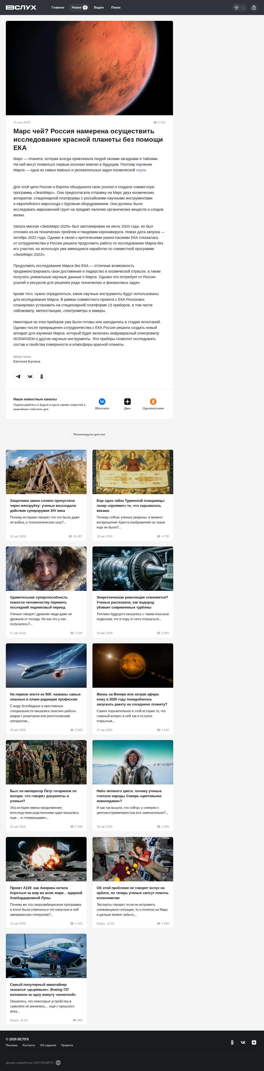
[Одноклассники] (232, 1042)
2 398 (78, 826)
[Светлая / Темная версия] (239, 7)
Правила (67, 1045)
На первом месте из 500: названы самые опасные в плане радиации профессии (45, 696)
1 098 (165, 923)
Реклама (12, 1045)
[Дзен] (254, 1042)
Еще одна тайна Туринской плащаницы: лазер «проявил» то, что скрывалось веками (131, 505)
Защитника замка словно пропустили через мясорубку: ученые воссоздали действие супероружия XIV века (43, 505)
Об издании (48, 1045)
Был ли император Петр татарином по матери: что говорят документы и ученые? (43, 796)
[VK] (243, 1042)
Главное (58, 7)
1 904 (165, 826)
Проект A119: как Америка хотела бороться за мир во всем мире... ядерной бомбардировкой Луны (46, 893)
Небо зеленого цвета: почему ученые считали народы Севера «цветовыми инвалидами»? (129, 796)
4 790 (165, 536)
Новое (79, 7)
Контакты (29, 1045)
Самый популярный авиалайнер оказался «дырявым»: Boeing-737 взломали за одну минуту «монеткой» (43, 990)
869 (79, 1020)
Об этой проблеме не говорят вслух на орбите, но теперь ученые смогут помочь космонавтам (133, 893)
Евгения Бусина (26, 361)
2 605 (78, 729)
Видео (99, 7)
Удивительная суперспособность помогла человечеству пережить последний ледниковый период (39, 602)
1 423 (78, 923)
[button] (18, 377)
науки (141, 170)
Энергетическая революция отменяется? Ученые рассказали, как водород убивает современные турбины (132, 602)
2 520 (165, 729)
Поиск (116, 7)
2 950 (165, 633)
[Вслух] (21, 7)
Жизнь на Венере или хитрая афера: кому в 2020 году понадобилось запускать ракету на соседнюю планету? (132, 699)
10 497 (77, 536)
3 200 (78, 633)
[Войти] (254, 7)
